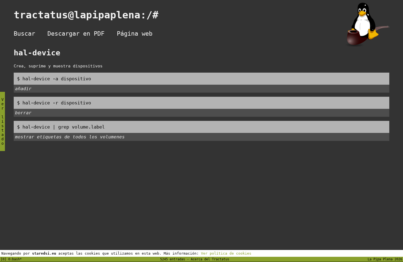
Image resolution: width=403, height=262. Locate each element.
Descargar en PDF (75, 33)
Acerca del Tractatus (210, 259)
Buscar (24, 33)
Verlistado (2, 121)
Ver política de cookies (226, 253)
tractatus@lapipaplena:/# (92, 15)
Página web (134, 33)
